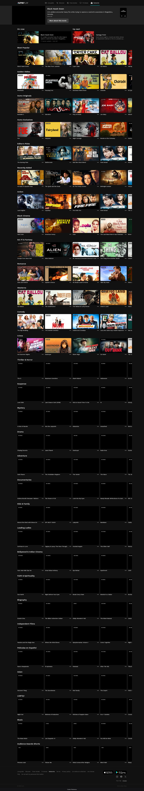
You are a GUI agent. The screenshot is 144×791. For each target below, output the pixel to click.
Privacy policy (66, 771)
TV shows (85, 3)
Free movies (73, 3)
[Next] (127, 57)
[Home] (22, 3)
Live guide (51, 3)
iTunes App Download (108, 772)
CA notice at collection (79, 771)
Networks (96, 3)
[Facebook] (121, 776)
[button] (58, 21)
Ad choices (91, 771)
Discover (61, 3)
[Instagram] (117, 776)
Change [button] (125, 780)
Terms (58, 771)
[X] (125, 776)
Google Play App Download (121, 772)
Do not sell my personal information (33, 774)
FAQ (18, 774)
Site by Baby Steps (122, 786)
